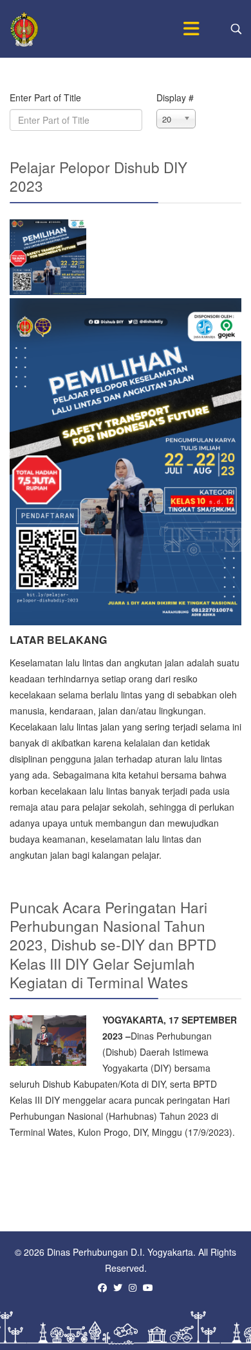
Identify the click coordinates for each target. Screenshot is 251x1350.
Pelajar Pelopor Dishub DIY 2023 (98, 176)
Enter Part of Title (47, 97)
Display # (175, 97)
